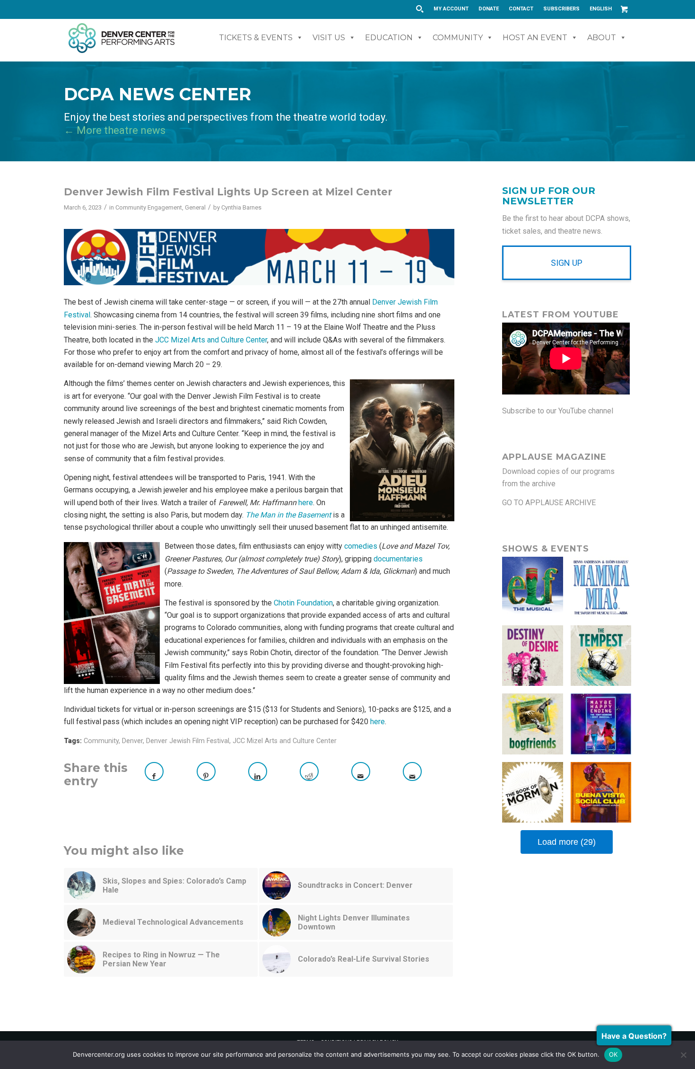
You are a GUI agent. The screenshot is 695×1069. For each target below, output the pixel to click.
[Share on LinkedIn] (257, 771)
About (601, 37)
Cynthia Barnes (241, 207)
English (601, 9)
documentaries (398, 558)
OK (613, 1054)
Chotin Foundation (303, 602)
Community (458, 37)
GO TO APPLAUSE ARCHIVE (549, 502)
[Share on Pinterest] (206, 771)
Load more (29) (567, 842)
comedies (360, 546)
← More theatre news (114, 130)
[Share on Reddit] (309, 771)
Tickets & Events (256, 37)
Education (389, 37)
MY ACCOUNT (451, 9)
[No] (683, 1055)
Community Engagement (148, 207)
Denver (132, 741)
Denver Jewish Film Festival (187, 741)
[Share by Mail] (360, 771)
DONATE (488, 9)
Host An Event (535, 37)
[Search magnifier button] (419, 9)
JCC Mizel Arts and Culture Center (211, 339)
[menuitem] (451, 9)
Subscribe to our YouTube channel (557, 410)
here (305, 502)
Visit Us (329, 37)
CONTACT (521, 9)
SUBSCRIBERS (561, 9)
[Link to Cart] (624, 9)
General (195, 207)
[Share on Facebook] (154, 771)
